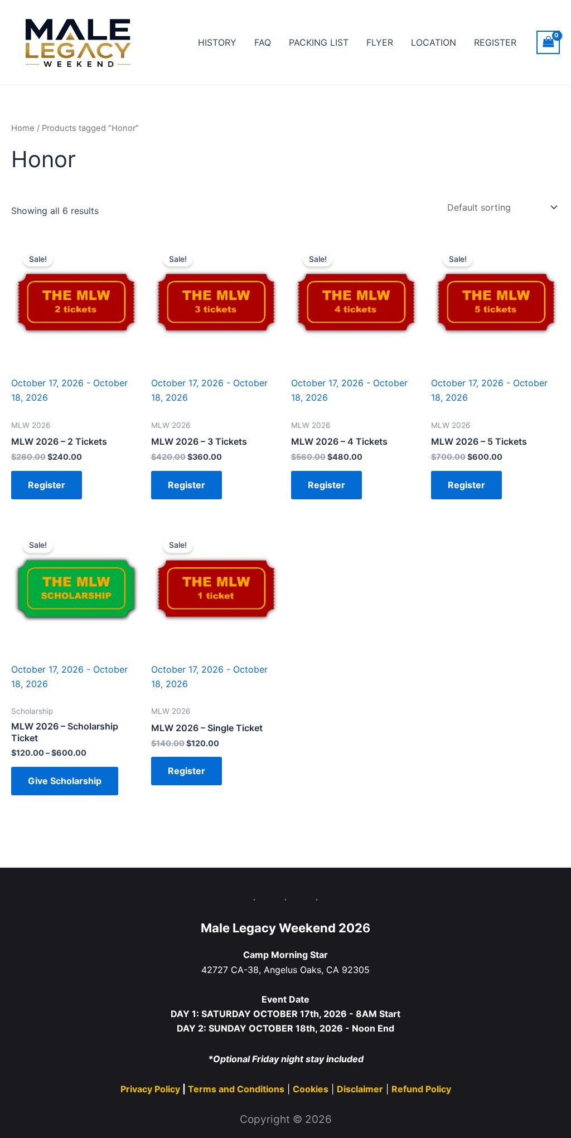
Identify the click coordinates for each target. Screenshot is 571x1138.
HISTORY (217, 42)
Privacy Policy (151, 1089)
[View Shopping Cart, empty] (548, 42)
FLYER (379, 42)
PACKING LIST (319, 42)
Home (23, 128)
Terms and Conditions (236, 1089)
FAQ (262, 42)
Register (46, 484)
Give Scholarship (64, 780)
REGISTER (495, 42)
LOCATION (433, 42)
